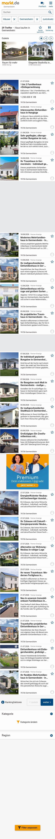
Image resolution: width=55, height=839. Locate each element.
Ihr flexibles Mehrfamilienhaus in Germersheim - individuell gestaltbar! (34, 676)
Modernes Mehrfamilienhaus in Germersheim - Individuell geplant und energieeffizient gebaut (34, 239)
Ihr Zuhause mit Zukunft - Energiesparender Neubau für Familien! (33, 522)
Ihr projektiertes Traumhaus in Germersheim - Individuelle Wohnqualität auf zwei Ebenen (33, 315)
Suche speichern (40, 31)
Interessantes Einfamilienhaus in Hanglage (33, 111)
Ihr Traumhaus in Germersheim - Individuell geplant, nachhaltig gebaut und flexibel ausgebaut (33, 162)
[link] (14, 56)
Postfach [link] (42, 6)
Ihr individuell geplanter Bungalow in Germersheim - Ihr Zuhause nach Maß (33, 358)
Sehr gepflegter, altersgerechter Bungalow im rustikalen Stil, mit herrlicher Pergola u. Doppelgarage (33, 137)
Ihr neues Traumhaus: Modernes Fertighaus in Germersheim (34, 574)
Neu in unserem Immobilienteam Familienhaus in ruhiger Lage (33, 599)
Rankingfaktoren (13, 702)
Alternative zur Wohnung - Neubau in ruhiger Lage (33, 548)
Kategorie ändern (28, 722)
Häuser (6, 19)
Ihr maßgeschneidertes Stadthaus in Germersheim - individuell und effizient (34, 409)
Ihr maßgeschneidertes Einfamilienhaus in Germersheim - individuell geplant (32, 264)
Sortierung (49, 30)
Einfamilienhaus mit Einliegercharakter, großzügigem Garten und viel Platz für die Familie (34, 650)
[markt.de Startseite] (10, 2)
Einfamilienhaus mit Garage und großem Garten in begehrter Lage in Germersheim (34, 290)
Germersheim (26, 19)
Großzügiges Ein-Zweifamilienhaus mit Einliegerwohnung (33, 435)
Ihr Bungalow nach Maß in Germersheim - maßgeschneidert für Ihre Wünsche (33, 384)
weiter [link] (46, 702)
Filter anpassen (29, 827)
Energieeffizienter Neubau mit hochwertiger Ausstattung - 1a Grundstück (33, 497)
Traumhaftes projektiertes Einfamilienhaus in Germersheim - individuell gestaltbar (33, 625)
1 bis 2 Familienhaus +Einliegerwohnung (30, 85)
